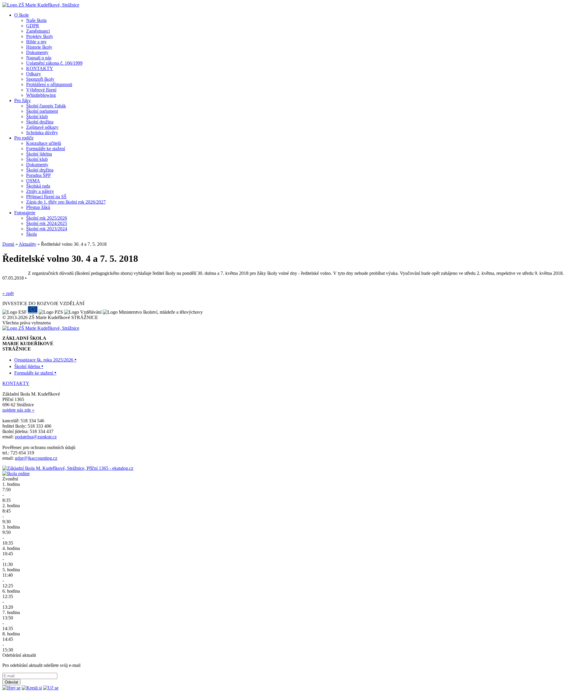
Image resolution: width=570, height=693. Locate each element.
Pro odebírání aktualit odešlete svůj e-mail (41, 665)
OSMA (33, 180)
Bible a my (36, 41)
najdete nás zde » (18, 410)
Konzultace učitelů (43, 143)
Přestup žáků (38, 207)
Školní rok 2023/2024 (46, 228)
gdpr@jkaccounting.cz (36, 458)
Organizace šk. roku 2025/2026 (45, 359)
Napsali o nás (38, 57)
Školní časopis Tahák (46, 105)
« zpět (8, 293)
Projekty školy (39, 36)
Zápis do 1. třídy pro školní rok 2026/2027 (66, 201)
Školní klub (37, 116)
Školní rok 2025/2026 (46, 218)
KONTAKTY (39, 68)
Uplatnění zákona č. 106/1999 (54, 63)
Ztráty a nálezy (40, 191)
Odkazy (33, 73)
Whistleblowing (41, 95)
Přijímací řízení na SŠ (46, 196)
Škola (31, 234)
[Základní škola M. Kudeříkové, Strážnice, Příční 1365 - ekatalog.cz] (67, 468)
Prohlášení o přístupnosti (49, 84)
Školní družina (39, 121)
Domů (8, 244)
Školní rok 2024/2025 (46, 223)
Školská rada (38, 185)
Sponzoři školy (40, 79)
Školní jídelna (39, 153)
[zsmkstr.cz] (40, 4)
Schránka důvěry (42, 132)
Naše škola (36, 20)
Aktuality (27, 244)
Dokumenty (37, 52)
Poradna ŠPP (38, 175)
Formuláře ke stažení (45, 148)
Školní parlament (42, 111)
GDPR (32, 25)
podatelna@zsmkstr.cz (36, 436)
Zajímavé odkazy (42, 127)
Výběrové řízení (41, 89)
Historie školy (39, 47)
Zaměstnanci (38, 31)
